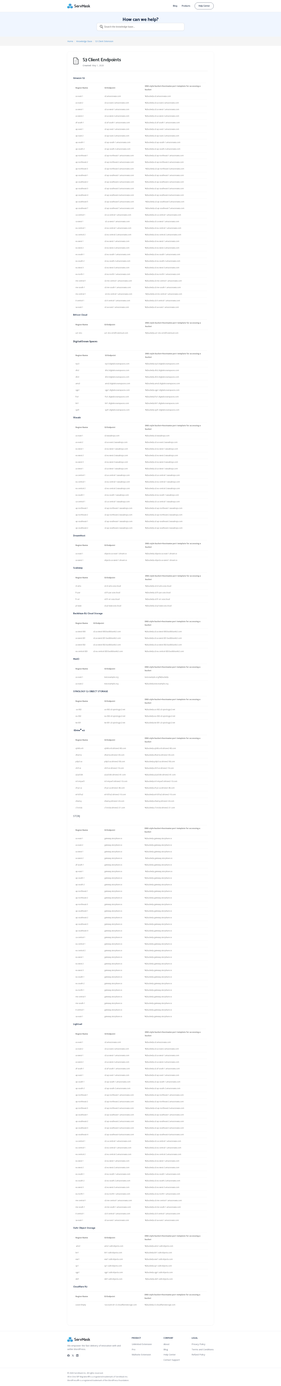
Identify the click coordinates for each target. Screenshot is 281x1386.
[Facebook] (68, 1355)
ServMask (79, 6)
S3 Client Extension (104, 41)
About (166, 1344)
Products (186, 6)
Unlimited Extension (142, 1344)
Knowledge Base (84, 41)
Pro (133, 1349)
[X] (73, 1355)
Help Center (204, 6)
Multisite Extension (141, 1354)
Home (70, 41)
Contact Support (171, 1359)
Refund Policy (198, 1354)
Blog (175, 6)
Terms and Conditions (203, 1349)
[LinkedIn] (77, 1355)
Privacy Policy (198, 1344)
